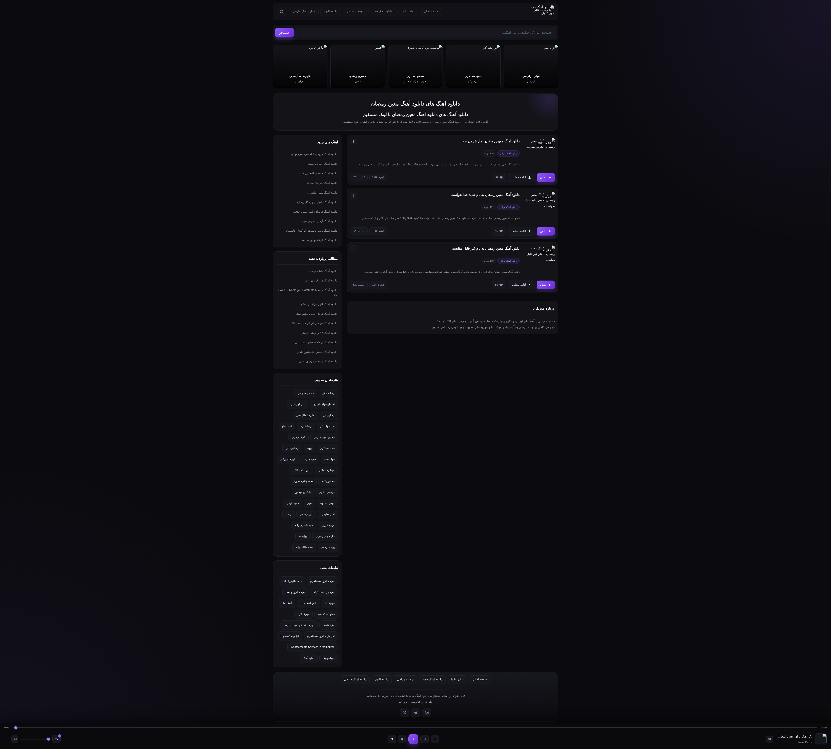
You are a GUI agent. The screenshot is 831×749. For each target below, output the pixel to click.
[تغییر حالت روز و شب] (281, 11)
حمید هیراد (310, 459)
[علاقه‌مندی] (769, 739)
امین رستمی (306, 514)
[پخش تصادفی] (392, 739)
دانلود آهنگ (308, 658)
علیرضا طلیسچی (305, 415)
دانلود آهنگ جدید (382, 11)
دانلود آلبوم (330, 11)
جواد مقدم (329, 459)
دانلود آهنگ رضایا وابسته (322, 163)
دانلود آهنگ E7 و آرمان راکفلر (319, 332)
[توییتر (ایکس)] (404, 712)
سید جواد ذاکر (327, 426)
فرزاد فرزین (328, 525)
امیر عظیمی (328, 514)
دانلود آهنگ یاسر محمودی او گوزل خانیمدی (311, 230)
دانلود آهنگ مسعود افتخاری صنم (318, 173)
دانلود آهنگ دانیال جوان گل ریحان (317, 202)
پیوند (309, 448)
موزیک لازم (303, 614)
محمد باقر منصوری (303, 481)
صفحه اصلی (431, 11)
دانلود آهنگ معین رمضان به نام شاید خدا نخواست (485, 195)
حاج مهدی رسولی (325, 536)
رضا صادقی (328, 393)
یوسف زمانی (328, 547)
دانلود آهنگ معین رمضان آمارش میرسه (491, 141)
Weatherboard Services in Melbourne (313, 647)
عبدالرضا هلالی (326, 470)
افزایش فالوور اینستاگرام (321, 636)
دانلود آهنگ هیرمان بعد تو (322, 182)
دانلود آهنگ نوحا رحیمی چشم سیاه (316, 313)
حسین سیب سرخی (324, 437)
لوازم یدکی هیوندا (289, 636)
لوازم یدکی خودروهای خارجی (298, 624)
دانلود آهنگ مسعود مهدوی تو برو (317, 361)
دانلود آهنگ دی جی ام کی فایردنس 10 (314, 323)
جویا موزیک (329, 658)
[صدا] (14, 739)
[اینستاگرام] (426, 712)
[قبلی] (402, 739)
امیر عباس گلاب (301, 470)
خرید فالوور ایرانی (292, 581)
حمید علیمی (292, 503)
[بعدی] (424, 739)
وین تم (403, 701)
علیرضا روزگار (288, 459)
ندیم (309, 503)
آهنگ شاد (287, 603)
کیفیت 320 (359, 177)
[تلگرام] (415, 712)
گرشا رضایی (298, 437)
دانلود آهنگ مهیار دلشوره (322, 192)
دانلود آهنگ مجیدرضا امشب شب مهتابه (313, 154)
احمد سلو (287, 426)
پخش (543, 177)
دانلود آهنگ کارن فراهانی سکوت (317, 304)
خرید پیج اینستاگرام (324, 592)
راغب (288, 514)
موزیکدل (330, 603)
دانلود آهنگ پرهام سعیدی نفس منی (316, 342)
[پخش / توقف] (413, 739)
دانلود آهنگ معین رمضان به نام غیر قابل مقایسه (486, 248)
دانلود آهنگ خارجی (304, 11)
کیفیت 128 (378, 177)
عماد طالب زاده (304, 547)
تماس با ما (408, 11)
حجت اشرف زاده (304, 525)
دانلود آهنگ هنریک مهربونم (321, 280)
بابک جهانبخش (303, 492)
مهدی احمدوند (327, 503)
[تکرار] (435, 739)
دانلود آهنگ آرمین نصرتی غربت (318, 221)
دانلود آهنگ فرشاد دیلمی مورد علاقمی (314, 211)
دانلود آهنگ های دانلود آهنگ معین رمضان (415, 104)
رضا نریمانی (292, 448)
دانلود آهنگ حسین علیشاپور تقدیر (317, 352)
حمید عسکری (327, 448)
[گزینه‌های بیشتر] (353, 141)
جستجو (284, 32)
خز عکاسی (329, 624)
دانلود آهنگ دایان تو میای (322, 271)
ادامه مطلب (519, 177)
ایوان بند (303, 536)
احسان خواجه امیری (324, 404)
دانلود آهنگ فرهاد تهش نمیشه (319, 240)
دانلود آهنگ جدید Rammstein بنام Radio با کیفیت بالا (307, 292)
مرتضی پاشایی (327, 492)
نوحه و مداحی (354, 11)
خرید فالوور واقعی (296, 592)
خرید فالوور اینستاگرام (322, 581)
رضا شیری (306, 426)
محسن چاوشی (306, 393)
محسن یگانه (328, 481)
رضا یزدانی (329, 415)
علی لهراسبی (297, 404)
